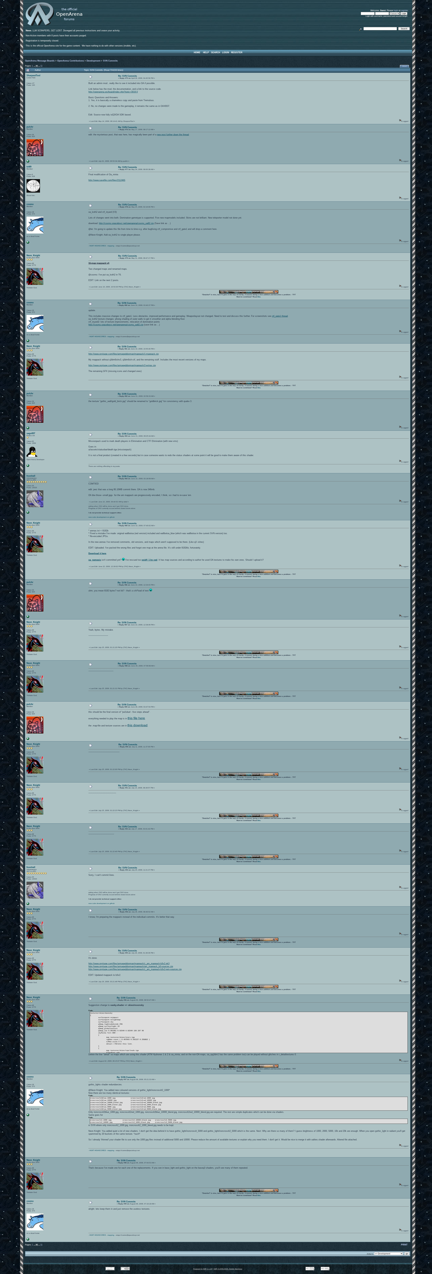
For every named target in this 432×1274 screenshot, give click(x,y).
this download (137, 725)
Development (93, 60)
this (259, 297)
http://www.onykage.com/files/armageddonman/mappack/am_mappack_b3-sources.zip (130, 966)
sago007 (30, 433)
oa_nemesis (94, 560)
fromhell (30, 476)
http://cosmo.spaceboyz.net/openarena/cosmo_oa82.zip (126, 223)
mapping (110, 246)
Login (225, 52)
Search (215, 52)
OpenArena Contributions (70, 60)
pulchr (29, 127)
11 (41, 66)
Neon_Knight (33, 255)
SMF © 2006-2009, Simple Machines (228, 1269)
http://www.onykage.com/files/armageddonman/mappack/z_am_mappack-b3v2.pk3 (128, 963)
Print (404, 66)
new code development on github (101, 517)
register (404, 10)
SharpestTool (33, 75)
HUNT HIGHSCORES (97, 246)
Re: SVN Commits (127, 76)
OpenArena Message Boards (40, 60)
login (396, 10)
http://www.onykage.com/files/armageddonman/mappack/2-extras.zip (122, 365)
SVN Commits (110, 60)
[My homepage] (27, 466)
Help (206, 52)
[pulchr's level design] (27, 162)
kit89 (28, 166)
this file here (136, 718)
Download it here (97, 553)
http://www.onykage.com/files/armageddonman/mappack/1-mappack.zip (123, 354)
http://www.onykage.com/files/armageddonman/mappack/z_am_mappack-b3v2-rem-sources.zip (135, 969)
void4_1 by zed (149, 560)
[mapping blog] (27, 243)
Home (197, 52)
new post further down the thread (173, 134)
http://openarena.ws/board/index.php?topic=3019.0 (113, 92)
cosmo (30, 204)
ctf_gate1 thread (280, 316)
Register (236, 52)
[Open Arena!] (27, 513)
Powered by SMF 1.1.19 (202, 1269)
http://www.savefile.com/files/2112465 (106, 180)
